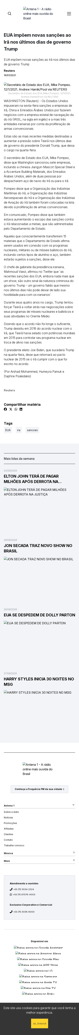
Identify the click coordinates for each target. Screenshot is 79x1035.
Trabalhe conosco (14, 845)
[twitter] (10, 409)
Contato (8, 839)
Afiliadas (9, 828)
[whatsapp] (16, 409)
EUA (8, 430)
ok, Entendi (39, 1023)
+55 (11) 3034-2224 (23, 889)
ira (18, 430)
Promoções (10, 823)
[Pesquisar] (9, 13)
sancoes (32, 430)
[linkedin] (21, 409)
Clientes (8, 834)
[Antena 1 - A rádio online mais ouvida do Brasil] (39, 13)
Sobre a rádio (11, 812)
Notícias (8, 817)
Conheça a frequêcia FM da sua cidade (38, 789)
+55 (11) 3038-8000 (24, 911)
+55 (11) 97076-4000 (24, 894)
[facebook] (5, 409)
